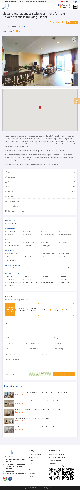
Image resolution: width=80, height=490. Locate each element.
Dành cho (55, 460)
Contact (31, 476)
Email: (34, 2)
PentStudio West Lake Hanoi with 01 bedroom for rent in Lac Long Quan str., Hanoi (41, 392)
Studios (31, 467)
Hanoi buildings (34, 457)
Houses (31, 460)
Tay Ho (23, 26)
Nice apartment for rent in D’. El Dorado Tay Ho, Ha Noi (32, 418)
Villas (30, 464)
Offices (31, 470)
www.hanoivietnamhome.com (58, 454)
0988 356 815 (67, 7)
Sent (64, 374)
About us (32, 473)
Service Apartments (35, 454)
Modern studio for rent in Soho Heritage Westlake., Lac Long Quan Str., (37, 401)
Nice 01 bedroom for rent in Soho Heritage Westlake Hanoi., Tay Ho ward (38, 427)
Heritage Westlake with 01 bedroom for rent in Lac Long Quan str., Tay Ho (38, 409)
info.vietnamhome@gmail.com (15, 474)
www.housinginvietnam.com (57, 457)
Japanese (73, 22)
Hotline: (10, 2)
